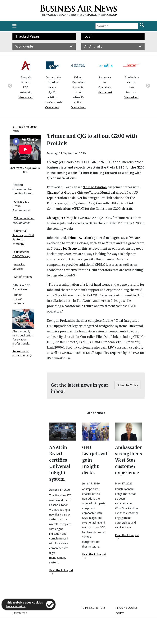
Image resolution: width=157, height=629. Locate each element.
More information (15, 606)
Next (147, 85)
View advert (26, 97)
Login (88, 36)
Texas (18, 299)
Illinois (18, 295)
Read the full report (61, 570)
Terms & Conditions (93, 607)
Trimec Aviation (24, 218)
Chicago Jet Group (60, 192)
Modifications (23, 277)
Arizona (19, 303)
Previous (9, 85)
